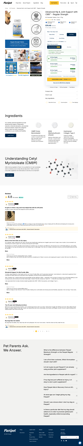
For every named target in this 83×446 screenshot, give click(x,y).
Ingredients (31, 432)
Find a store (63, 3)
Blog (30, 434)
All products (22, 432)
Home (6, 8)
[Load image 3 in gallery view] (36, 55)
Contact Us (51, 437)
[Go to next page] (49, 331)
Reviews (40, 437)
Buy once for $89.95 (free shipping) (61, 82)
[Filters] (69, 197)
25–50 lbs (62, 34)
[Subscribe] (76, 437)
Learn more (11, 135)
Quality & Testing (42, 434)
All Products (12, 8)
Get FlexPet (54, 3)
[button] (27, 3)
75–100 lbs (52, 38)
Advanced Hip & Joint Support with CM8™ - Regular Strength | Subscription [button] (24, 229)
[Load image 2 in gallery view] (23, 55)
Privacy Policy (32, 437)
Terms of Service (32, 441)
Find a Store (51, 434)
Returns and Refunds (33, 439)
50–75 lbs (71, 34)
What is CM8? (41, 432)
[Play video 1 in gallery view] (36, 68)
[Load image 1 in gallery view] (11, 55)
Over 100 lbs (61, 38)
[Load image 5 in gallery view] (23, 68)
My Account (51, 432)
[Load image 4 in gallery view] (11, 68)
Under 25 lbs (52, 34)
